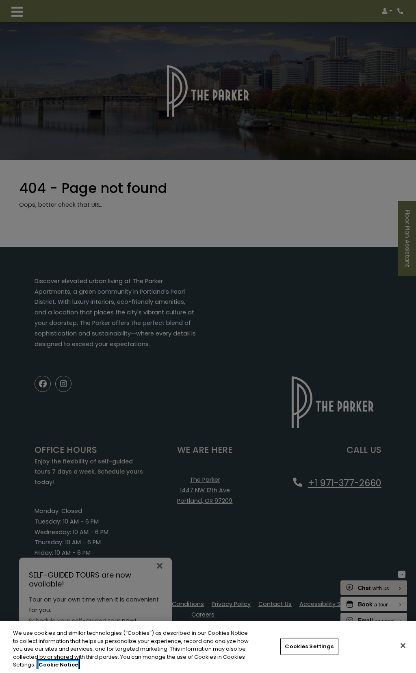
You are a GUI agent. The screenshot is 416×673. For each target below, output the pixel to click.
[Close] (403, 646)
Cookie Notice (58, 665)
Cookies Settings (309, 646)
